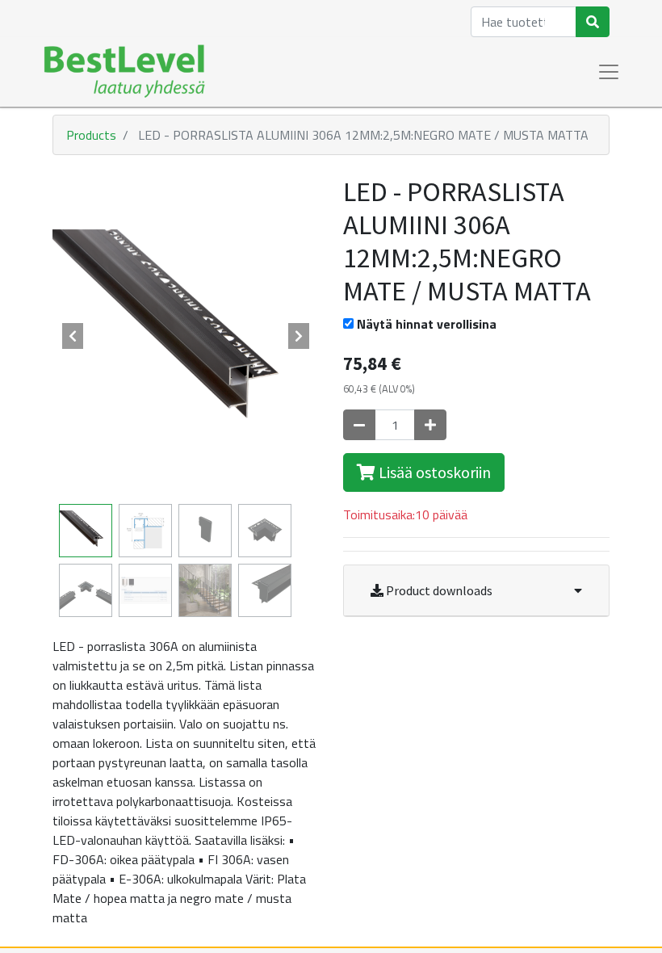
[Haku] (593, 21)
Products (91, 135)
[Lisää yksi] (430, 424)
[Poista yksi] (359, 424)
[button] (72, 336)
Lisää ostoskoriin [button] (433, 472)
